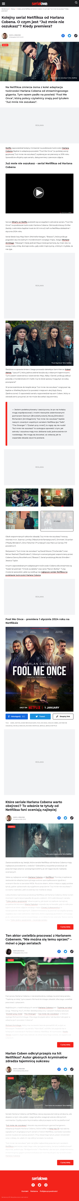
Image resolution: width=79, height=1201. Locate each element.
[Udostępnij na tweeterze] (69, 36)
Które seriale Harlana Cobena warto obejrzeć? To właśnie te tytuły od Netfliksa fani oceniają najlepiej (34, 806)
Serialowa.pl (5, 9)
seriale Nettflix (51, 725)
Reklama (34, 1191)
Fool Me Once (42, 723)
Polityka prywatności (49, 1191)
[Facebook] (33, 1185)
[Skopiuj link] (75, 36)
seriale (42, 725)
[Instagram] (46, 1185)
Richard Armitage (32, 725)
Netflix (8, 148)
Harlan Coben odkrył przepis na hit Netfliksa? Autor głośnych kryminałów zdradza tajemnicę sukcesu (36, 1057)
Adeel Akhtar (15, 723)
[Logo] (39, 1178)
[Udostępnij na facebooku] (63, 36)
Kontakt (25, 1191)
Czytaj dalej (65, 927)
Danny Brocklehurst (28, 723)
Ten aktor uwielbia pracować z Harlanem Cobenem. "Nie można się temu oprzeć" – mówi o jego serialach (39, 939)
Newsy (13, 9)
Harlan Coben (53, 723)
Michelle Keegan (19, 725)
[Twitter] (39, 1185)
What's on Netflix (19, 222)
